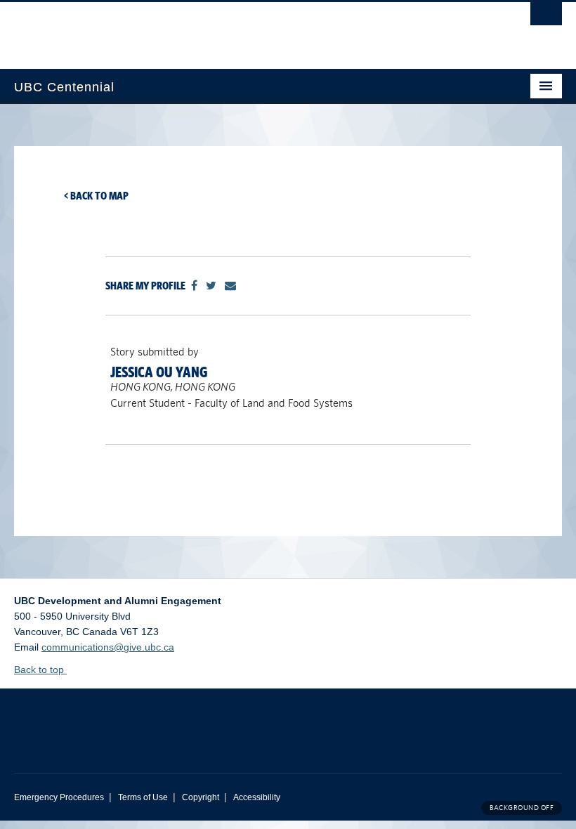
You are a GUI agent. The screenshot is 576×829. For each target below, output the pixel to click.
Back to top (40, 669)
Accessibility (256, 797)
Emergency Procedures (59, 797)
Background (522, 807)
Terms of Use (143, 797)
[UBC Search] (546, 17)
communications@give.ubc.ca (107, 647)
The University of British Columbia (247, 29)
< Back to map (96, 195)
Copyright (200, 797)
